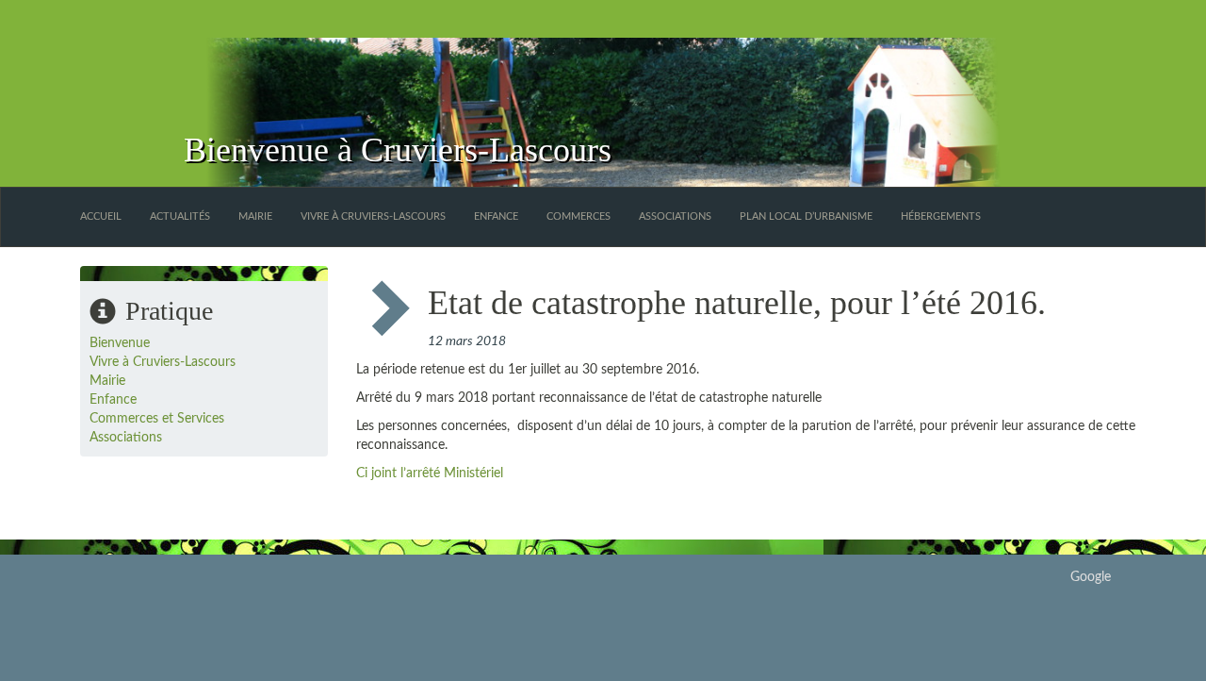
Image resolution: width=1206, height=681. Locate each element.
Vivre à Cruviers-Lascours (373, 216)
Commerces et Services (157, 418)
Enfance (496, 216)
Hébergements (941, 216)
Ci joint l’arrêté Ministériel (429, 473)
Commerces (578, 216)
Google (1090, 577)
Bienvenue (120, 343)
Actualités (180, 216)
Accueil (101, 216)
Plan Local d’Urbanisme (806, 216)
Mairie (255, 216)
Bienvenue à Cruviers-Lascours (397, 150)
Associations (675, 216)
